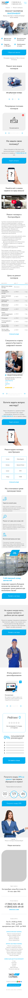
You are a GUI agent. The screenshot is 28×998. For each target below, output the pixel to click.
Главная (8, 7)
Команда (14, 962)
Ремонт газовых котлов (14, 935)
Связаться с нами (14, 909)
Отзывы (14, 964)
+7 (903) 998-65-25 (20, 153)
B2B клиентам (14, 967)
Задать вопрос (14, 161)
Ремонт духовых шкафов (14, 954)
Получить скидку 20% (14, 803)
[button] (18, 99)
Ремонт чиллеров (14, 938)
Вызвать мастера (14, 596)
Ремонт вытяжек (14, 955)
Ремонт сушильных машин (14, 950)
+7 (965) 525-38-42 (16, 2)
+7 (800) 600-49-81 (16, 4)
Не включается (14, 128)
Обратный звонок (14, 52)
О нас (14, 961)
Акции (14, 966)
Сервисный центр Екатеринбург (14, 959)
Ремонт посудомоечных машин (14, 949)
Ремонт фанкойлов (14, 940)
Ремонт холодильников (14, 946)
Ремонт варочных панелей (14, 952)
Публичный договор (14, 985)
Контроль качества (14, 969)
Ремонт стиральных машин (14, 947)
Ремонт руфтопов (14, 937)
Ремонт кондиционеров (14, 934)
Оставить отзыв (14, 760)
